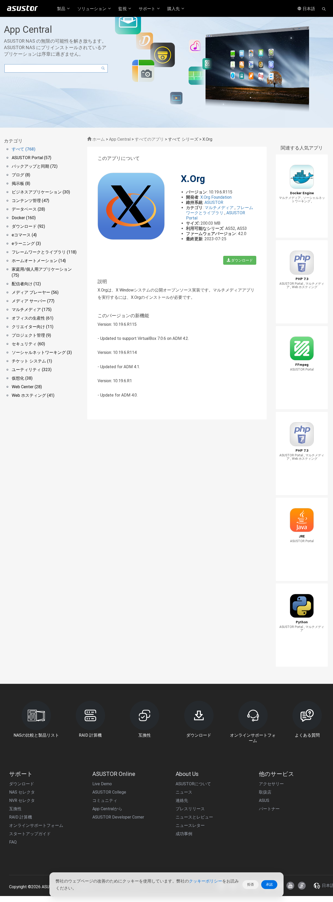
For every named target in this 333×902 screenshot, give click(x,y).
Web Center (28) (27, 386)
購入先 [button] (174, 8)
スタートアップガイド (30, 833)
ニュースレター (190, 825)
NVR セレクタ (22, 800)
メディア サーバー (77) (33, 300)
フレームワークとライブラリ (219, 210)
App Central (120, 139)
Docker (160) (24, 217)
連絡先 (182, 800)
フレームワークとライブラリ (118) (44, 252)
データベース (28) (28, 209)
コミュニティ (104, 800)
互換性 (15, 808)
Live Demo (102, 783)
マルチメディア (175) (32, 309)
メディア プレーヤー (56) (35, 292)
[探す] (323, 8)
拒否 (250, 884)
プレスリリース (190, 808)
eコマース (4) (24, 234)
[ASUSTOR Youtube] (290, 886)
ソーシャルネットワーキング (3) (42, 352)
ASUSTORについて (193, 783)
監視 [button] (123, 8)
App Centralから (107, 808)
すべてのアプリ (149, 139)
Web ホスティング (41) (33, 395)
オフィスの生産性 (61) (32, 318)
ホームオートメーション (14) (39, 260)
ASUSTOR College (109, 792)
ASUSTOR (213, 202)
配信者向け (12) (26, 283)
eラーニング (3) (26, 243)
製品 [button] (61, 8)
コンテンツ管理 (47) (30, 200)
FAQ (13, 842)
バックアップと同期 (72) (34, 166)
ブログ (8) (21, 174)
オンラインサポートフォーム (36, 825)
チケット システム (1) (32, 361)
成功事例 (184, 833)
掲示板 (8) (21, 183)
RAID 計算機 (20, 817)
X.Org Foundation (216, 197)
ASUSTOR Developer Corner (118, 817)
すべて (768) (23, 149)
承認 (269, 884)
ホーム (98, 139)
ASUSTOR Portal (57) (31, 157)
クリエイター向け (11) (32, 326)
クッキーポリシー (205, 881)
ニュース (184, 792)
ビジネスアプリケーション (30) (41, 192)
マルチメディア (219, 207)
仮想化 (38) (22, 378)
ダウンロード (241, 260)
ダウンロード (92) (28, 226)
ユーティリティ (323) (32, 369)
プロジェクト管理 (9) (31, 335)
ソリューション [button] (92, 8)
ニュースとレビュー (194, 817)
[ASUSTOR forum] (302, 886)
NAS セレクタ (22, 792)
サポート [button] (147, 8)
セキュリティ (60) (28, 343)
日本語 (308, 8)
